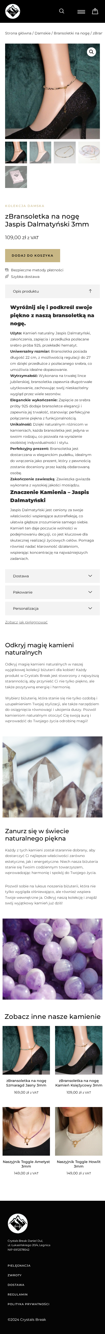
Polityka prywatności (28, 1304)
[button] (62, 11)
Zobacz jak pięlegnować (26, 622)
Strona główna (18, 33)
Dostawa (16, 1285)
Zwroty (15, 1275)
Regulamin (18, 1294)
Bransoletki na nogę (71, 33)
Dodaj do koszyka (33, 255)
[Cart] (95, 11)
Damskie (42, 33)
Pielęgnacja (19, 1265)
